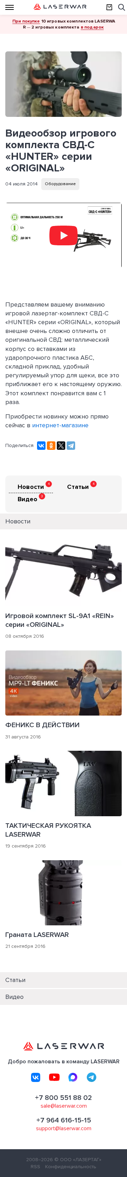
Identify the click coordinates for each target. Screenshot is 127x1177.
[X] (61, 445)
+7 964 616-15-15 (63, 1120)
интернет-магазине (60, 425)
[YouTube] (54, 1077)
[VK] (35, 1077)
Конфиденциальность (70, 1167)
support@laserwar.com (63, 1128)
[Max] (73, 1077)
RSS (35, 1167)
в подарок (92, 27)
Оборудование (60, 184)
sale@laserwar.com (64, 1105)
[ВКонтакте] (41, 445)
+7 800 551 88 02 (63, 1098)
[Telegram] (71, 445)
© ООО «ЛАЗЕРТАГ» (77, 1160)
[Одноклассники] (51, 445)
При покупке (26, 21)
